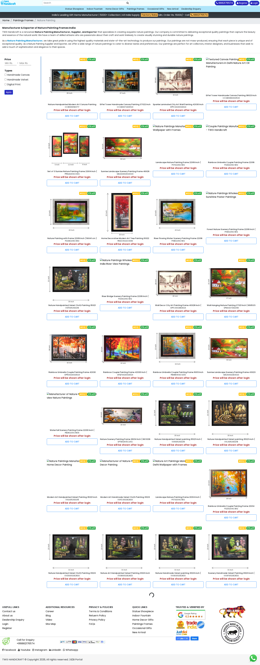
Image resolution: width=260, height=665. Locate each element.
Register (242, 3)
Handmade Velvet (17, 79)
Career (50, 611)
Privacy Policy (97, 619)
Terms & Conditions (100, 611)
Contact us (8, 611)
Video (49, 619)
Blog (48, 615)
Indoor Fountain (95, 9)
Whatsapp (71, 650)
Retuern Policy (97, 615)
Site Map (51, 624)
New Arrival (172, 9)
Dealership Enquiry (13, 619)
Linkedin (56, 650)
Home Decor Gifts (115, 9)
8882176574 (200, 15)
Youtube (25, 650)
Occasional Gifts (155, 9)
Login (255, 3)
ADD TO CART (72, 115)
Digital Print (13, 84)
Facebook (10, 650)
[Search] (128, 3)
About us (7, 615)
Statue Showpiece (74, 9)
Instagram (40, 650)
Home (5, 20)
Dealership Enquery (191, 9)
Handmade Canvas (18, 75)
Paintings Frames (135, 9)
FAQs (92, 624)
